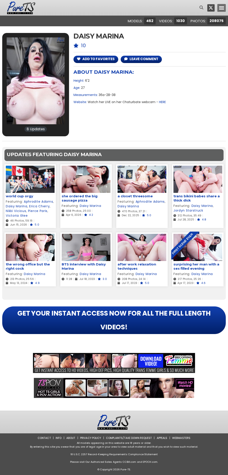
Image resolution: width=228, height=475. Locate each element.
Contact (44, 438)
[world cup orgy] (30, 168)
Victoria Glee (17, 215)
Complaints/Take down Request (129, 438)
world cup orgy (19, 196)
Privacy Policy (90, 438)
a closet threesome (135, 196)
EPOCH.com (150, 462)
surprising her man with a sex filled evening (196, 266)
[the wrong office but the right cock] (30, 236)
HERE (162, 102)
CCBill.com (129, 462)
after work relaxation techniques (137, 266)
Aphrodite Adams (38, 201)
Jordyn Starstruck (188, 210)
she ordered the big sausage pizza (80, 198)
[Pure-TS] (21, 7)
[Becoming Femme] (114, 363)
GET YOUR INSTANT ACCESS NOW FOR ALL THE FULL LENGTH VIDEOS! (114, 320)
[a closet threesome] (142, 168)
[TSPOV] (114, 388)
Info (58, 438)
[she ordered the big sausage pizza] (86, 168)
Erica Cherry (39, 206)
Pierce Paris (37, 211)
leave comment (143, 59)
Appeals (162, 438)
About (70, 438)
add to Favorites (98, 59)
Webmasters (181, 438)
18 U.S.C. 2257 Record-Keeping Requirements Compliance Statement (114, 454)
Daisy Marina (16, 206)
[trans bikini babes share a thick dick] (197, 168)
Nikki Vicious (16, 211)
